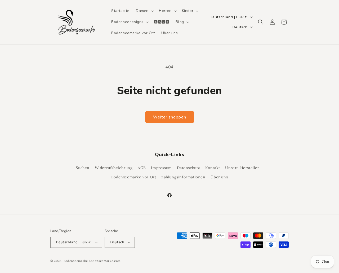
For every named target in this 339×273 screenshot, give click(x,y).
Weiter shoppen (169, 117)
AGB (142, 167)
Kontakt (212, 167)
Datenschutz (188, 167)
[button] (144, 10)
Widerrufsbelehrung (114, 167)
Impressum (161, 167)
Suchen (83, 167)
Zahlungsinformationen (183, 177)
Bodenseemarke (76, 261)
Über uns (219, 177)
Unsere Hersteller (242, 167)
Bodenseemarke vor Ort (133, 177)
